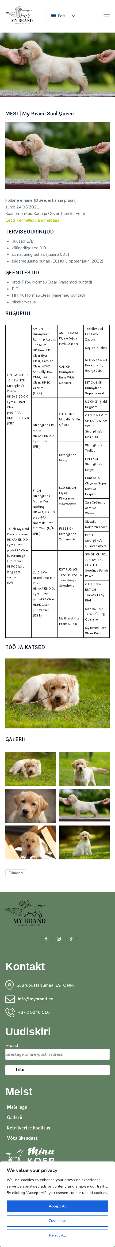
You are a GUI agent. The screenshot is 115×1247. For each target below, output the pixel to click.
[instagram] (58, 939)
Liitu (20, 1070)
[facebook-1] (46, 939)
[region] (57, 1204)
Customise (57, 1220)
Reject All (57, 1235)
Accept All (58, 1206)
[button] (106, 16)
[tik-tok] (71, 939)
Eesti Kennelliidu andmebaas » (33, 220)
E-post (12, 1045)
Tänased (16, 873)
